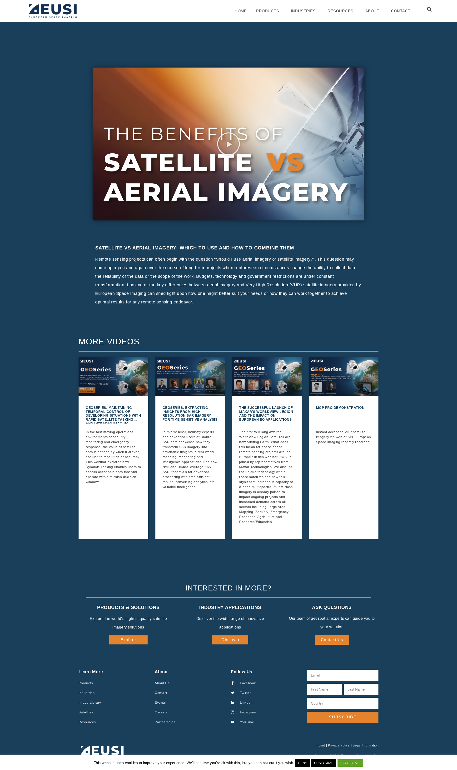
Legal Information (366, 745)
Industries (303, 11)
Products (267, 11)
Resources (340, 11)
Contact (401, 11)
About (372, 11)
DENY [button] (302, 763)
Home (241, 11)
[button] (429, 9)
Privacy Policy (339, 745)
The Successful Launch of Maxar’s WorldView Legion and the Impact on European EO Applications (266, 413)
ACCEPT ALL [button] (350, 763)
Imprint (320, 745)
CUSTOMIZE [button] (324, 763)
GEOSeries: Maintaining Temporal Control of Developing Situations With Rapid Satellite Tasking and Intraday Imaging (113, 415)
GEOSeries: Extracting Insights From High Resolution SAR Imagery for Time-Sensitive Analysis (190, 413)
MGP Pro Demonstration (340, 407)
